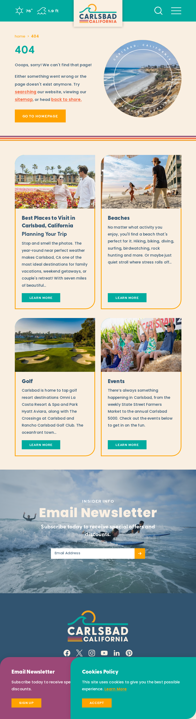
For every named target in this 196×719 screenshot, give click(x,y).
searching (26, 92)
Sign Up (26, 703)
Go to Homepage (40, 116)
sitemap (24, 100)
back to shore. (66, 100)
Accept (97, 703)
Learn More (115, 689)
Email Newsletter (98, 514)
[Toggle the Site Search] (158, 11)
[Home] (98, 13)
